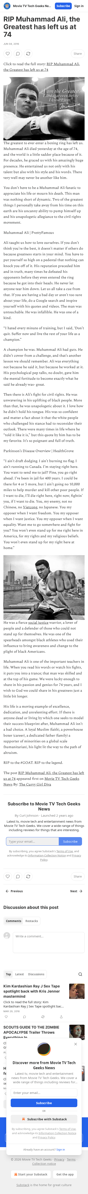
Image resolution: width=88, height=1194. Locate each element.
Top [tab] (8, 974)
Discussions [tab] (36, 974)
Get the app (65, 1174)
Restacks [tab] (31, 921)
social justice (38, 622)
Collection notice (44, 1164)
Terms (71, 1159)
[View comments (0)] (18, 53)
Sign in (79, 6)
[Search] (80, 974)
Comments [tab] (13, 921)
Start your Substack (32, 1174)
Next (73, 891)
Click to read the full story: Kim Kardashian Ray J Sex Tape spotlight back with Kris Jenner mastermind (33, 1004)
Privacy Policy (46, 1137)
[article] (44, 1001)
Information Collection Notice (57, 1133)
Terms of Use (67, 1129)
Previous (17, 891)
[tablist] (21, 921)
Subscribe (63, 6)
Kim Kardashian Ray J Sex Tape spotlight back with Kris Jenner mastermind (31, 991)
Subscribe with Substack (47, 1119)
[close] (75, 1044)
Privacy (59, 1159)
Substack (22, 1185)
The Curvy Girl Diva (35, 784)
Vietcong (30, 507)
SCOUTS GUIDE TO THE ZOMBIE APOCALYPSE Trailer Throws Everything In (31, 1032)
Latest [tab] (19, 974)
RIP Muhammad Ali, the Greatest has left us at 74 (41, 67)
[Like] (7, 53)
